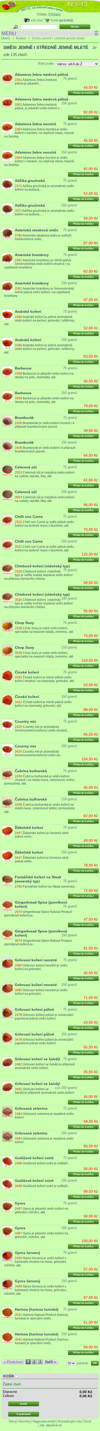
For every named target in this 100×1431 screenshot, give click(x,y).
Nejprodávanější (44, 1421)
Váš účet (37, 20)
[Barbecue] (7, 371)
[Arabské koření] (7, 314)
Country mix (25, 721)
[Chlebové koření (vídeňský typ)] (7, 569)
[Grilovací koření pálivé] (7, 1012)
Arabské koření (28, 311)
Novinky (25, 1421)
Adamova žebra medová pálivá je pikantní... (36, 81)
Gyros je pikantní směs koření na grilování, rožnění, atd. (41, 1210)
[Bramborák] (7, 421)
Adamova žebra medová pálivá (41, 74)
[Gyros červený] (7, 1256)
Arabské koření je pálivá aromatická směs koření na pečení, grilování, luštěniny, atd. (39, 320)
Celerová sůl (26, 467)
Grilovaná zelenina (31, 1108)
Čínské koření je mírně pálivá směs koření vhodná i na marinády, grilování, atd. (45, 679)
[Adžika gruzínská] (7, 184)
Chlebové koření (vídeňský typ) (42, 566)
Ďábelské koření (29, 828)
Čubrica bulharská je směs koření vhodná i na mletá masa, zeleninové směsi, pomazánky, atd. (39, 780)
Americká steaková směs (36, 230)
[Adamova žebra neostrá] (7, 127)
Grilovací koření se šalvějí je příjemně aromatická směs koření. (45, 1066)
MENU (50, 33)
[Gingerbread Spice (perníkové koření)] (7, 905)
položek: (83, 1363)
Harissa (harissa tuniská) (36, 1309)
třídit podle (46, 63)
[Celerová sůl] (7, 470)
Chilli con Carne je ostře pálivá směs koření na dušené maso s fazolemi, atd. (44, 523)
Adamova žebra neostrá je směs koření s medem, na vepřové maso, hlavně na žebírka (39, 133)
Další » (50, 1362)
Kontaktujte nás (70, 1421)
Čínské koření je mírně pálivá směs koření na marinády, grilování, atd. (43, 704)
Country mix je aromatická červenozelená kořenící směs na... (38, 753)
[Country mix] (7, 724)
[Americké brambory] (7, 258)
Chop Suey (24, 623)
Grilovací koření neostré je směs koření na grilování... (41, 967)
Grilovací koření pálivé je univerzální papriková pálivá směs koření (44, 1016)
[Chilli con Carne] (7, 520)
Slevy (12, 1421)
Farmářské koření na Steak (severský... (50, 886)
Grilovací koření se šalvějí (37, 1059)
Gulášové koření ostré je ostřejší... (46, 1163)
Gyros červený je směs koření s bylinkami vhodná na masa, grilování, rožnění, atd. (35, 1261)
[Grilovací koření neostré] (7, 963)
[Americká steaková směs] (7, 233)
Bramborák (24, 418)
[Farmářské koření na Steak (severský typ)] (7, 880)
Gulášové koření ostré (34, 1158)
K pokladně (24, 1414)
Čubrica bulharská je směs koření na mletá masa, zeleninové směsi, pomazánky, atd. (39, 808)
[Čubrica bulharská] (7, 774)
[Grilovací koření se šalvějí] (7, 1062)
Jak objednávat (50, 1425)
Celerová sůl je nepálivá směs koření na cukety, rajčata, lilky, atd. (44, 474)
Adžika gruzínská (30, 181)
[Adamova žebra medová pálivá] (7, 77)
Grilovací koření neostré (36, 960)
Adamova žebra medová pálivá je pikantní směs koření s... (38, 106)
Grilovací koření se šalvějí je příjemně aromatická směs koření (44, 1091)
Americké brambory (32, 255)
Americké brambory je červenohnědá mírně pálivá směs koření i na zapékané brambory (39, 292)
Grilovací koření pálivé (34, 1009)
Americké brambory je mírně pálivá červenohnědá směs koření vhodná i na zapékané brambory (37, 263)
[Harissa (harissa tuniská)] (7, 1312)
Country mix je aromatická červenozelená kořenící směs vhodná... (42, 728)
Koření (21, 38)
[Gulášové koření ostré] (7, 1161)
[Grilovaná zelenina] (7, 1111)
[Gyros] (7, 1206)
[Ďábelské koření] (7, 831)
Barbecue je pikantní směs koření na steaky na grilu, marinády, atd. (44, 375)
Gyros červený (27, 1253)
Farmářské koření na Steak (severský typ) (38, 879)
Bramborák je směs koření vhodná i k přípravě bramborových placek (44, 424)
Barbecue (23, 368)
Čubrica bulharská (31, 771)
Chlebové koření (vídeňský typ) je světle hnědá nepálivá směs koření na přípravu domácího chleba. (38, 575)
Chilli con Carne (29, 517)
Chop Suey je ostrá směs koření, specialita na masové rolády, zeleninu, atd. (44, 630)
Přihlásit (54, 14)
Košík (54, 20)
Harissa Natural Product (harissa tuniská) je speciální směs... (41, 1316)
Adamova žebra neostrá (35, 124)
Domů (5, 38)
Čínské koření (27, 672)
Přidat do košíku (83, 92)
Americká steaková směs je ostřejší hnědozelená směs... (43, 237)
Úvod (87, 1421)
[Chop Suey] (7, 626)
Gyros (20, 1203)
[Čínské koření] (7, 675)
